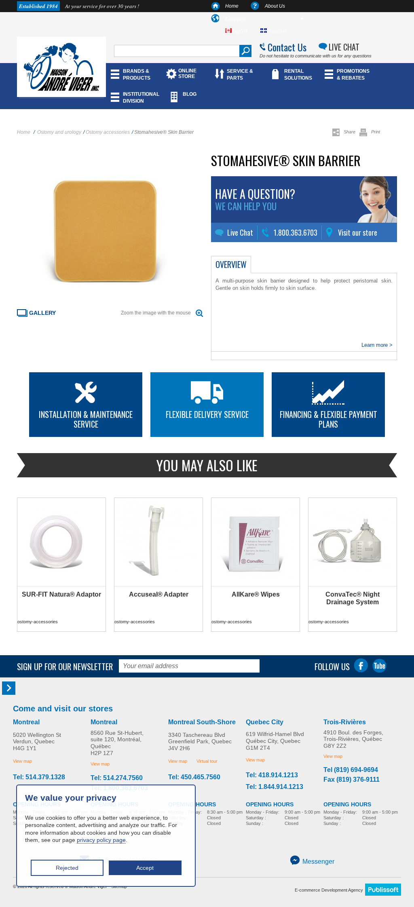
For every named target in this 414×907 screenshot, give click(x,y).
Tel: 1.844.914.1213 (274, 787)
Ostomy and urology (59, 132)
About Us (275, 6)
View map (22, 761)
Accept (145, 868)
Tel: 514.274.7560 (117, 778)
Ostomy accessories (108, 132)
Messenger (318, 861)
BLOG (189, 94)
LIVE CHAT (344, 47)
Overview (231, 264)
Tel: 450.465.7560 (194, 777)
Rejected (67, 868)
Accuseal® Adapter (158, 594)
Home (232, 6)
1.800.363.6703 (295, 232)
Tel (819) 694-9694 (350, 770)
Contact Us (287, 47)
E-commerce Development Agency (329, 890)
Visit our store (357, 232)
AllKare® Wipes (256, 594)
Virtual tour (207, 761)
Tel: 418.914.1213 (272, 775)
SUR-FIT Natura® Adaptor (61, 594)
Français (276, 30)
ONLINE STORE (187, 73)
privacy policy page (101, 840)
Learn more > (377, 345)
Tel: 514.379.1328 (39, 777)
